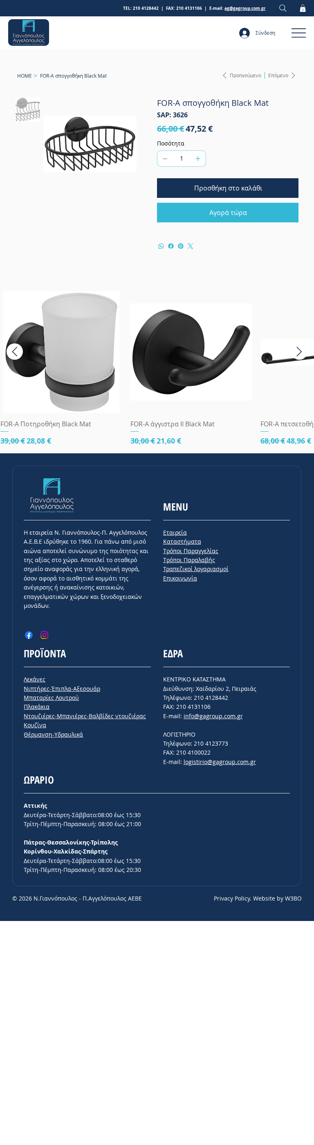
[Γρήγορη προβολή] (61, 352)
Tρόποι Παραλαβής (189, 560)
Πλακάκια (36, 706)
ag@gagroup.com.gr (245, 8)
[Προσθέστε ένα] (198, 158)
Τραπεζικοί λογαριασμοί (196, 569)
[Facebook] (171, 246)
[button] (303, 8)
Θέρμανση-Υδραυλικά (53, 734)
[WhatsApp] (161, 246)
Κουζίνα (35, 725)
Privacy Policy (232, 898)
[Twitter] (190, 246)
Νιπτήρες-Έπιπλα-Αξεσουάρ (62, 688)
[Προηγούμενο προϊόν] (15, 351)
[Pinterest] (181, 246)
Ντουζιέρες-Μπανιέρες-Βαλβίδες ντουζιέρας (85, 716)
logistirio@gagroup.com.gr (220, 762)
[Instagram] (44, 635)
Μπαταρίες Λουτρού (51, 697)
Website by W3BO (277, 898)
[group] (157, 368)
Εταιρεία (175, 532)
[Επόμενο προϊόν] (299, 351)
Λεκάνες (34, 679)
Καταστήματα (182, 541)
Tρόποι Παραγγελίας (190, 551)
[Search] (283, 8)
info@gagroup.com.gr (213, 716)
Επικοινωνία (180, 578)
